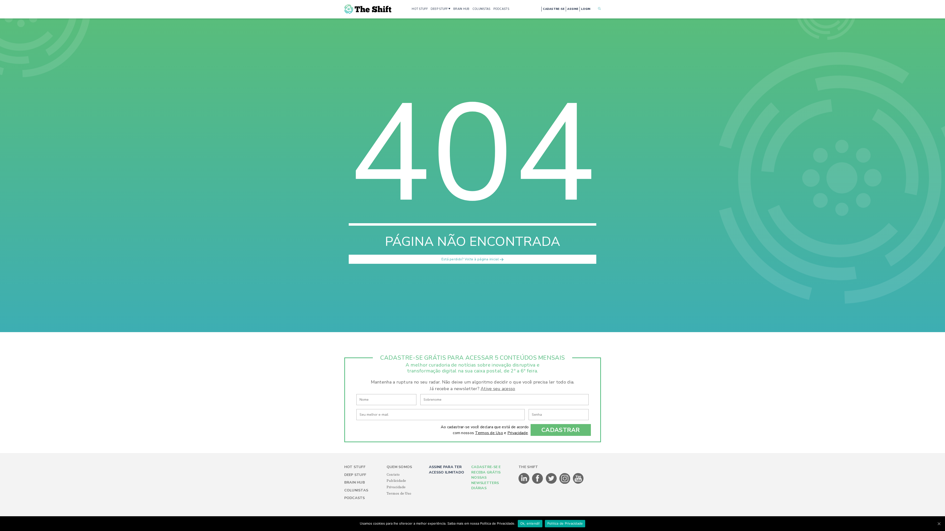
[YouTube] (578, 483)
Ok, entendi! (530, 523)
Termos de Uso (489, 433)
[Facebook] (538, 483)
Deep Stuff (355, 474)
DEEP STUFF (439, 9)
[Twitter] (551, 483)
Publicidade (396, 481)
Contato (393, 474)
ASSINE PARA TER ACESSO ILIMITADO (446, 469)
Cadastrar (560, 430)
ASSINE (572, 9)
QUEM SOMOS (399, 467)
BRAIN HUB (461, 9)
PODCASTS (501, 9)
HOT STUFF (420, 9)
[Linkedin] (524, 483)
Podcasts (354, 498)
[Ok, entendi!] (938, 523)
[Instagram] (565, 483)
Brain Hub (354, 482)
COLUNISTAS (481, 9)
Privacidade (517, 433)
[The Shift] (368, 9)
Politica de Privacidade (565, 523)
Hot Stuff (355, 467)
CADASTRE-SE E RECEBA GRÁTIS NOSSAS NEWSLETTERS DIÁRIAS (486, 477)
